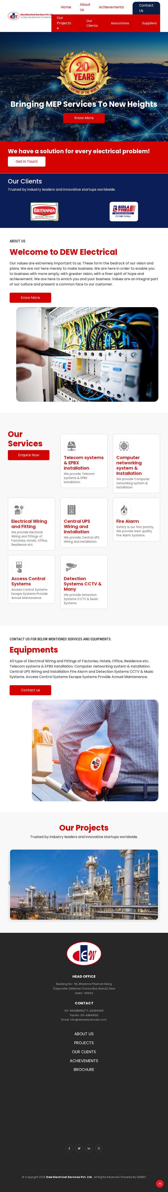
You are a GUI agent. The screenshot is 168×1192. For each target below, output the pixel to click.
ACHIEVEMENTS (84, 1060)
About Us (85, 7)
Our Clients (92, 23)
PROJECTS (84, 1043)
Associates (120, 23)
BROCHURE (84, 1069)
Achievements (111, 7)
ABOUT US (84, 1034)
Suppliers (149, 23)
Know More (84, 117)
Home (66, 7)
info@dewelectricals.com (88, 1020)
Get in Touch (27, 161)
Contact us (30, 690)
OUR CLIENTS (84, 1052)
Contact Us (146, 8)
